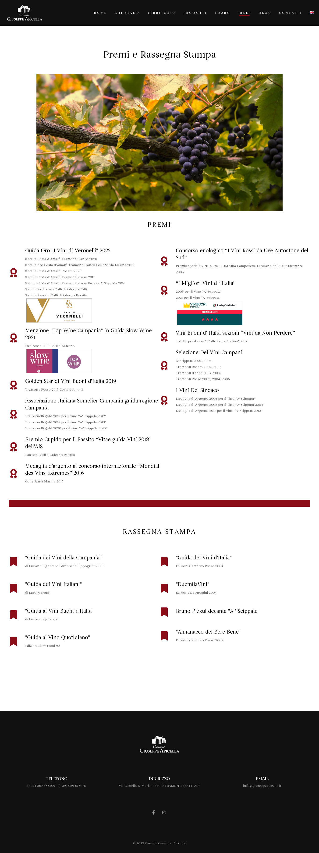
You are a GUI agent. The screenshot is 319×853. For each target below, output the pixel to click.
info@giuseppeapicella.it (262, 786)
